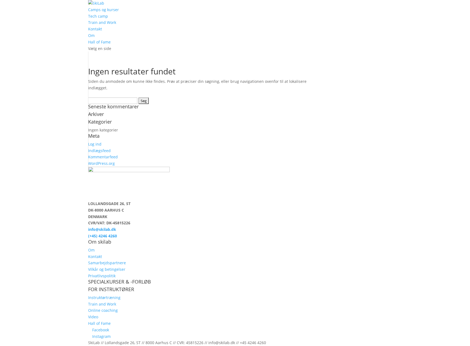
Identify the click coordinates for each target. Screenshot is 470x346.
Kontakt (95, 29)
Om (91, 35)
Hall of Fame (99, 42)
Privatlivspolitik (102, 275)
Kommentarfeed (103, 156)
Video (93, 316)
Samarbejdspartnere (107, 262)
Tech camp (98, 16)
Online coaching (103, 310)
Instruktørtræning (104, 297)
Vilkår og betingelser (106, 269)
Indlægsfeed (99, 150)
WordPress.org (101, 163)
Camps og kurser (103, 9)
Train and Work (102, 22)
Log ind (94, 144)
